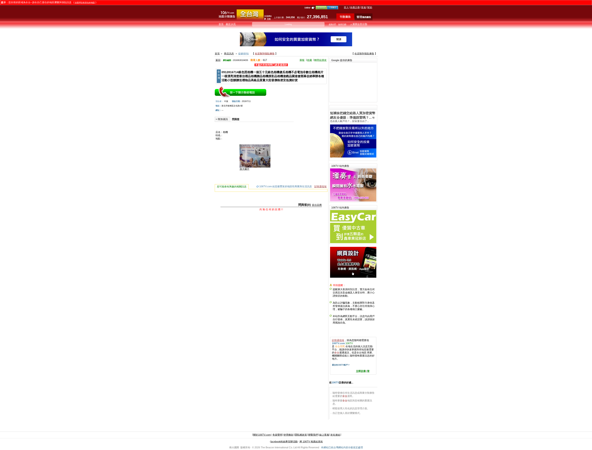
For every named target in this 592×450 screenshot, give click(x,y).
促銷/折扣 (243, 53)
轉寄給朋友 (320, 60)
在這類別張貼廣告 (265, 53)
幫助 (369, 7)
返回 (218, 60)
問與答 (235, 119)
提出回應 (317, 205)
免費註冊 (355, 7)
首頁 (221, 24)
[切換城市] (250, 19)
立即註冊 (361, 371)
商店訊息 (229, 53)
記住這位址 (320, 186)
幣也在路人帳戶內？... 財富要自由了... (352, 116)
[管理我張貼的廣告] (363, 19)
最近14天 (231, 24)
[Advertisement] (353, 82)
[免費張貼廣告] (345, 19)
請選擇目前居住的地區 (85, 2)
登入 (346, 7)
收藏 (309, 60)
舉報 (302, 60)
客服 (363, 7)
